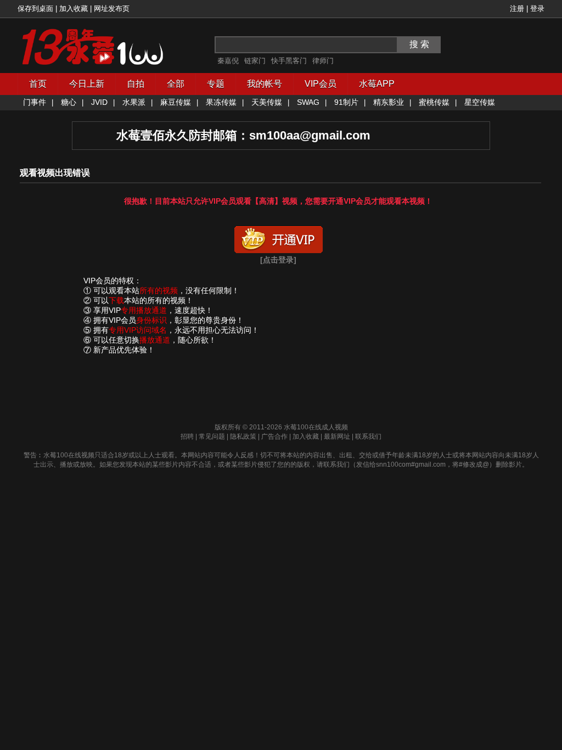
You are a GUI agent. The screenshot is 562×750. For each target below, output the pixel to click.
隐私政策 (243, 436)
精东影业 (388, 102)
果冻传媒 (221, 102)
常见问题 (212, 436)
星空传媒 (479, 102)
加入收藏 (73, 8)
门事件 (34, 102)
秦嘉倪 (228, 61)
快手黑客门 (289, 61)
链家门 (255, 61)
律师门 (323, 61)
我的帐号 (264, 83)
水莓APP (377, 83)
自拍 (135, 83)
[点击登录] (278, 259)
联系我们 (368, 436)
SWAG (308, 102)
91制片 (346, 102)
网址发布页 (112, 8)
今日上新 (86, 83)
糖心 (68, 102)
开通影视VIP (278, 237)
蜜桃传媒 (434, 102)
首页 (38, 83)
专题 (215, 83)
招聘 (187, 436)
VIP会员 (320, 83)
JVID (99, 102)
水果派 (133, 102)
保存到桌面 (35, 8)
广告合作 (274, 436)
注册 (517, 8)
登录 (537, 8)
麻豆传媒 (175, 102)
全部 (175, 83)
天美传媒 (266, 102)
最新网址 (337, 436)
